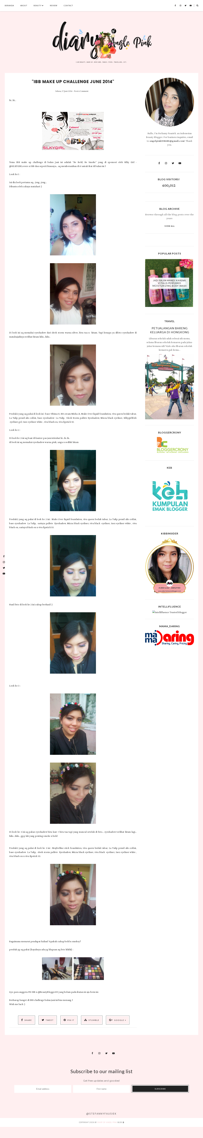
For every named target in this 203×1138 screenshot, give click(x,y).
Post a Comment (81, 91)
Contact (68, 5)
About (23, 5)
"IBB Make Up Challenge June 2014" (73, 82)
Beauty (37, 5)
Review (53, 5)
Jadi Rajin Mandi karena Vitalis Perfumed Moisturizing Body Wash (170, 283)
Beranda (9, 5)
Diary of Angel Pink (107, 1122)
